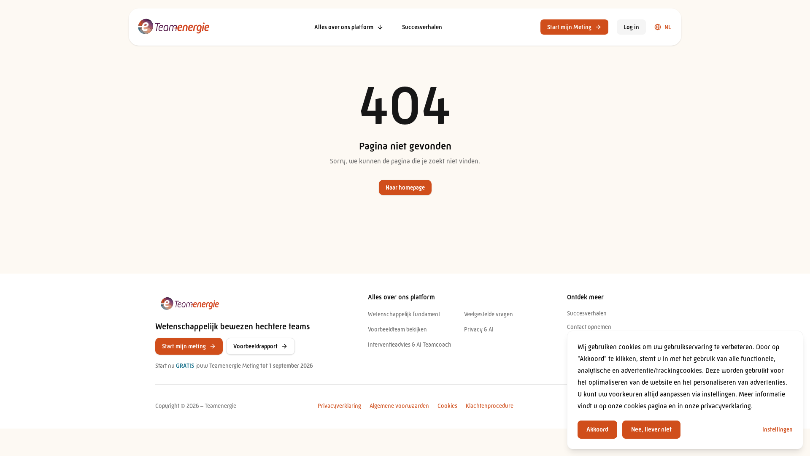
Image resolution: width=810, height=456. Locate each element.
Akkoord (597, 429)
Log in (631, 27)
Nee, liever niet (651, 429)
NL (667, 27)
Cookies (447, 405)
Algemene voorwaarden (399, 405)
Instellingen (777, 429)
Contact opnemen (589, 326)
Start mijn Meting (569, 27)
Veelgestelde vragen (488, 314)
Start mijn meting (184, 346)
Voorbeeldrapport (255, 346)
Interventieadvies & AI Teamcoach (409, 344)
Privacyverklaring (339, 405)
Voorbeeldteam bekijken (397, 329)
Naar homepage (405, 187)
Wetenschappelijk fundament (404, 314)
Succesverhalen (422, 27)
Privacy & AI (479, 329)
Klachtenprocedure (489, 405)
